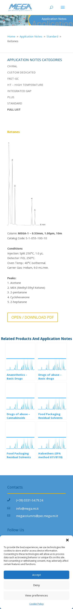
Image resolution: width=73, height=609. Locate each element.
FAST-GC (13, 78)
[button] (67, 540)
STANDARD (14, 103)
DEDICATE (26, 72)
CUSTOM (13, 72)
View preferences (36, 595)
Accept (36, 575)
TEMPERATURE (32, 85)
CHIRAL (12, 66)
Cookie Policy (36, 603)
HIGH (18, 85)
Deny (36, 585)
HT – (10, 85)
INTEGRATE (15, 91)
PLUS (10, 97)
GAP (28, 91)
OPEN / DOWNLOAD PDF (32, 317)
